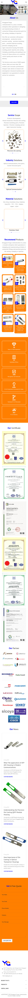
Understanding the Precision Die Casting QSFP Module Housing (14, 812)
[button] (12, 13)
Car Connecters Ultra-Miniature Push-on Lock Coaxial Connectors (20, 288)
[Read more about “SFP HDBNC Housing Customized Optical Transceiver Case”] (4, 323)
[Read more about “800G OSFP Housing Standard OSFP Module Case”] (4, 259)
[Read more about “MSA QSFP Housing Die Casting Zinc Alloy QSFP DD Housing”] (4, 284)
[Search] (26, 2)
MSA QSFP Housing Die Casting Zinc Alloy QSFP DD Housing (8, 288)
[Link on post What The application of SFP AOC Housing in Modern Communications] (14, 745)
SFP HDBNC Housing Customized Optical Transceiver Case (7, 328)
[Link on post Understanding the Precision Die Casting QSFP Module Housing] (14, 792)
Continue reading (8, 776)
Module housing (7, 266)
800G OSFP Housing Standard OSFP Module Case (8, 263)
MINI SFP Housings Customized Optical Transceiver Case (20, 307)
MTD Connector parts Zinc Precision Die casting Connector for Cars (7, 308)
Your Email (4, 901)
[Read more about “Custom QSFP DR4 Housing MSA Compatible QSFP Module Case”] (16, 323)
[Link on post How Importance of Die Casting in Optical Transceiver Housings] (14, 840)
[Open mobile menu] (1, 2)
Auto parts (20, 290)
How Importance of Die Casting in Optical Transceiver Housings (12, 859)
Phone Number (5, 908)
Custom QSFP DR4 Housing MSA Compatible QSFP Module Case (20, 328)
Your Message (5, 922)
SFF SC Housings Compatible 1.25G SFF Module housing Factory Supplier (20, 268)
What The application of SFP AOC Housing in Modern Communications (14, 765)
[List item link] (14, 973)
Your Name (4, 894)
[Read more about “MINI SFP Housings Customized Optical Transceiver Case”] (16, 303)
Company (4, 915)
